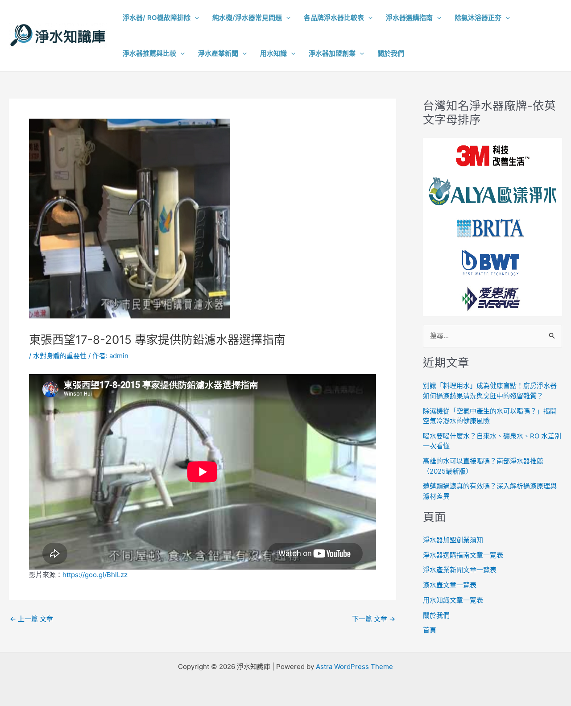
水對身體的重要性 (60, 355)
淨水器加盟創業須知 (453, 540)
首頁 (429, 630)
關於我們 (436, 615)
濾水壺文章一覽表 (449, 585)
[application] (194, 18)
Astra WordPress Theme (354, 666)
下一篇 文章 (373, 618)
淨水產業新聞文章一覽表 (460, 570)
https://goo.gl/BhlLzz (95, 574)
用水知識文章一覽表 (453, 600)
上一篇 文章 (31, 618)
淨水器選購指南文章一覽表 (463, 555)
